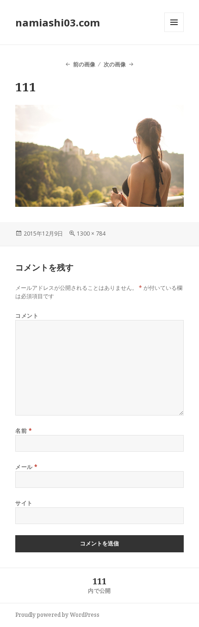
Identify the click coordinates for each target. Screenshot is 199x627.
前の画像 (84, 64)
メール (26, 467)
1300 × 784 (91, 233)
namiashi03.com (57, 22)
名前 (23, 431)
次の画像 (115, 64)
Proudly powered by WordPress (57, 615)
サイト (23, 503)
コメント (26, 316)
